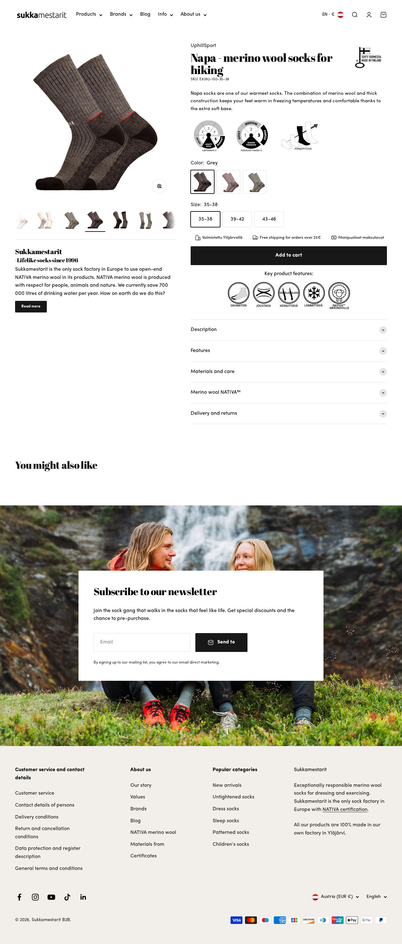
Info (162, 14)
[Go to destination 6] (95, 221)
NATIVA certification (345, 809)
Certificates (143, 856)
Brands (118, 14)
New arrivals (227, 785)
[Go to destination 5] (70, 221)
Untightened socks (233, 797)
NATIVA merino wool (153, 832)
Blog (145, 14)
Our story (140, 785)
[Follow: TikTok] (67, 897)
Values (137, 797)
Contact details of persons (44, 805)
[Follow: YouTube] (51, 897)
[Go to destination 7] (120, 221)
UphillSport (203, 45)
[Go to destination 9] (170, 221)
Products (86, 14)
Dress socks (226, 809)
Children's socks (231, 844)
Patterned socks (231, 832)
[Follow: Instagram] (35, 897)
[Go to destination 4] (45, 221)
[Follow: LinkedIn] (83, 897)
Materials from (147, 844)
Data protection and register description (47, 852)
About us (190, 14)
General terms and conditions (49, 868)
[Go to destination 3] (20, 221)
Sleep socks (226, 821)
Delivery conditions (36, 817)
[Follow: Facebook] (19, 897)
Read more (31, 306)
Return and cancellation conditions (42, 833)
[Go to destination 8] (145, 221)
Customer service (34, 793)
